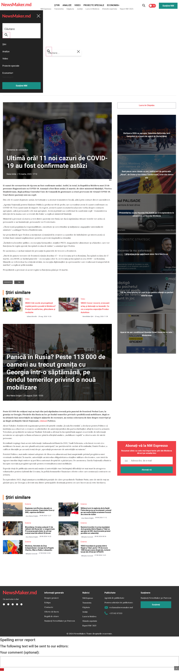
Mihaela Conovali (87, 537)
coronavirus (8, 282)
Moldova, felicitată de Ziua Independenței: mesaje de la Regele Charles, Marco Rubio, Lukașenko (39, 548)
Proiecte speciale (94, 5)
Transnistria (59, 9)
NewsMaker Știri (88, 316)
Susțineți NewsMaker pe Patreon (59, 621)
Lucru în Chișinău (146, 105)
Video (77, 5)
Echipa (47, 602)
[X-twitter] (8, 604)
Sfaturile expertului (109, 9)
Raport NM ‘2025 (126, 9)
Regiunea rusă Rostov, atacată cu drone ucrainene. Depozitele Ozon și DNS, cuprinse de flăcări (39, 510)
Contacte (48, 607)
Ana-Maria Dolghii (14, 395)
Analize (67, 5)
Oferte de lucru (51, 611)
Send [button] (2, 669)
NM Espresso (46, 9)
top (19, 282)
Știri (57, 5)
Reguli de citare (51, 616)
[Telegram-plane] (21, 604)
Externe (10, 348)
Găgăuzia (70, 9)
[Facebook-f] (4, 604)
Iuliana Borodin (32, 316)
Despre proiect (51, 598)
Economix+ (113, 5)
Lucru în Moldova (92, 9)
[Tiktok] (17, 604)
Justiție (80, 9)
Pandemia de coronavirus (17, 150)
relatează (43, 420)
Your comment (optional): (19, 652)
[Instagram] (13, 604)
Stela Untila (11, 174)
